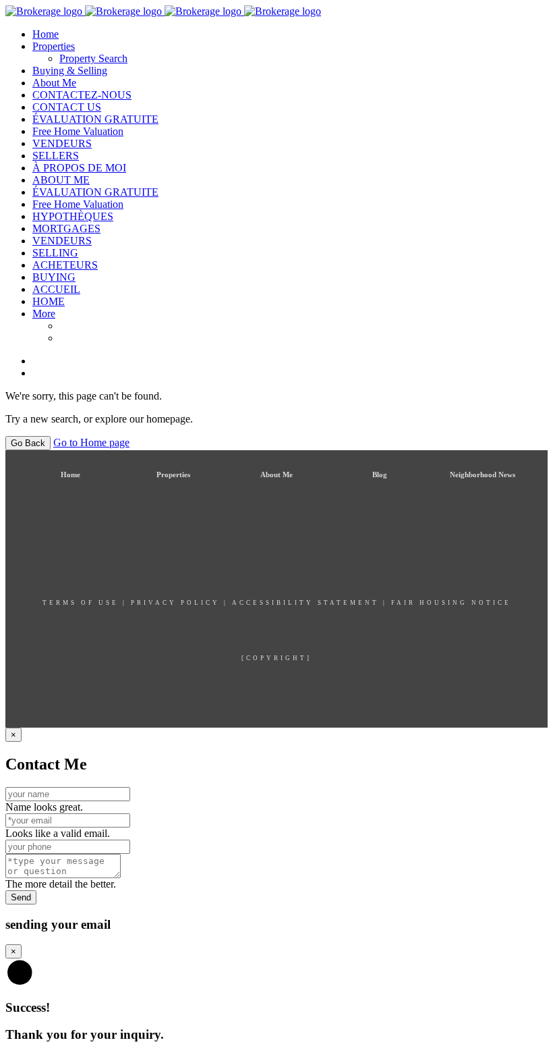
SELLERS (55, 155)
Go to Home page (91, 442)
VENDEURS (62, 143)
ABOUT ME (61, 180)
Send (21, 897)
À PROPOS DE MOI (79, 167)
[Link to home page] (163, 11)
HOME (48, 301)
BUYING (54, 277)
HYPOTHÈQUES (72, 216)
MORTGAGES (66, 228)
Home (45, 34)
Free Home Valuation (77, 131)
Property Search (93, 58)
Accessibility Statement (305, 602)
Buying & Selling (69, 70)
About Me (54, 82)
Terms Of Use (80, 602)
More (43, 313)
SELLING (55, 253)
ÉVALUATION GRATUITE (95, 119)
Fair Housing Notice (451, 602)
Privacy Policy (175, 602)
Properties (53, 46)
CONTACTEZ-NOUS (82, 95)
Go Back (28, 443)
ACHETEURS (65, 265)
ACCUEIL (56, 289)
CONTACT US (66, 107)
